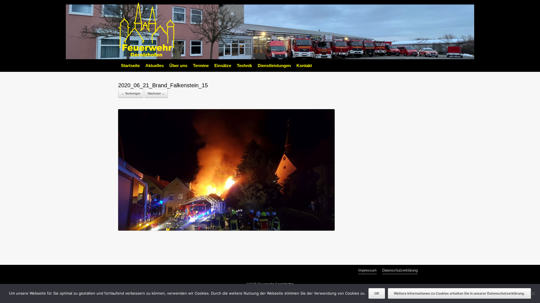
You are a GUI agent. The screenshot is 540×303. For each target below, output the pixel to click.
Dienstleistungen (274, 65)
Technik (244, 65)
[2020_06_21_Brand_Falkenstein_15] (226, 229)
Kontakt (304, 65)
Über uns (178, 65)
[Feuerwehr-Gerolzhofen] (146, 29)
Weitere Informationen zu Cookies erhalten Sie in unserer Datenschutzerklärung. (459, 293)
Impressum (367, 270)
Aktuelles (154, 65)
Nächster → (156, 93)
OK (376, 293)
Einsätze (222, 65)
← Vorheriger (130, 93)
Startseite (130, 65)
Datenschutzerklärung (400, 270)
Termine (201, 65)
